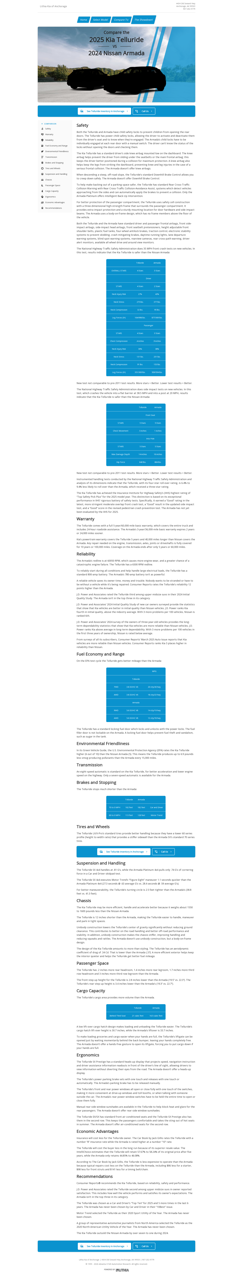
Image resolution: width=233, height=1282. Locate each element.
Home (84, 19)
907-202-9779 (189, 9)
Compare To (121, 19)
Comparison (50, 124)
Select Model (100, 19)
